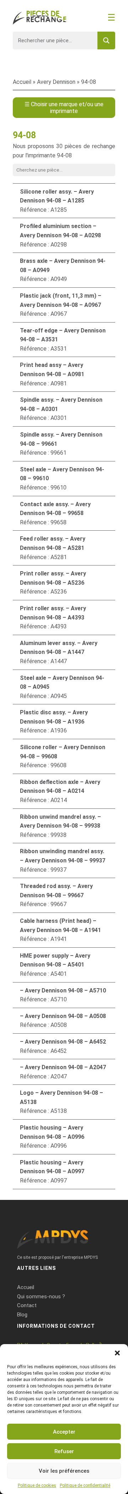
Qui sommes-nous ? (41, 1296)
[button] (117, 1353)
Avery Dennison (56, 82)
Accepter (64, 1432)
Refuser (64, 1451)
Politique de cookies (37, 1485)
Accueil (22, 82)
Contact (27, 1305)
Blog (22, 1314)
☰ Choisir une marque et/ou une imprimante (64, 107)
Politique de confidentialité (85, 1485)
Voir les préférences (64, 1471)
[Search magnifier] (106, 40)
